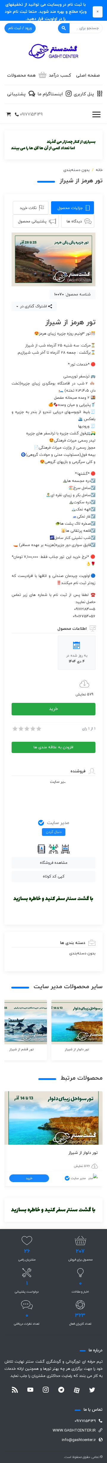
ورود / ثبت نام (20, 28)
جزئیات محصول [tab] (70, 208)
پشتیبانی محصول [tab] (32, 221)
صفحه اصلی (88, 75)
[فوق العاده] (38, 728)
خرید (53, 709)
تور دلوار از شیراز (83, 1153)
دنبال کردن (54, 832)
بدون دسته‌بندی (76, 170)
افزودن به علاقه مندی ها (53, 747)
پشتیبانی (16, 94)
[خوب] (32, 728)
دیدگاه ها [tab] (74, 221)
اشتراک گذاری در (33, 306)
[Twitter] (92, 1390)
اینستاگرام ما (50, 94)
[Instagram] (46, 1390)
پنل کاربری (84, 94)
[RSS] (15, 1390)
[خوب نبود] (20, 728)
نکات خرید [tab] (28, 208)
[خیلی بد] (15, 728)
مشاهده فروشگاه (53, 863)
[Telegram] (61, 1390)
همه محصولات (21, 75)
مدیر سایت (58, 823)
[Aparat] (76, 1390)
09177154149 (31, 114)
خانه (99, 170)
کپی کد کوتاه (53, 876)
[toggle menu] (96, 115)
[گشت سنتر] (53, 52)
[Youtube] (30, 1390)
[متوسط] (26, 728)
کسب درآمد (60, 75)
